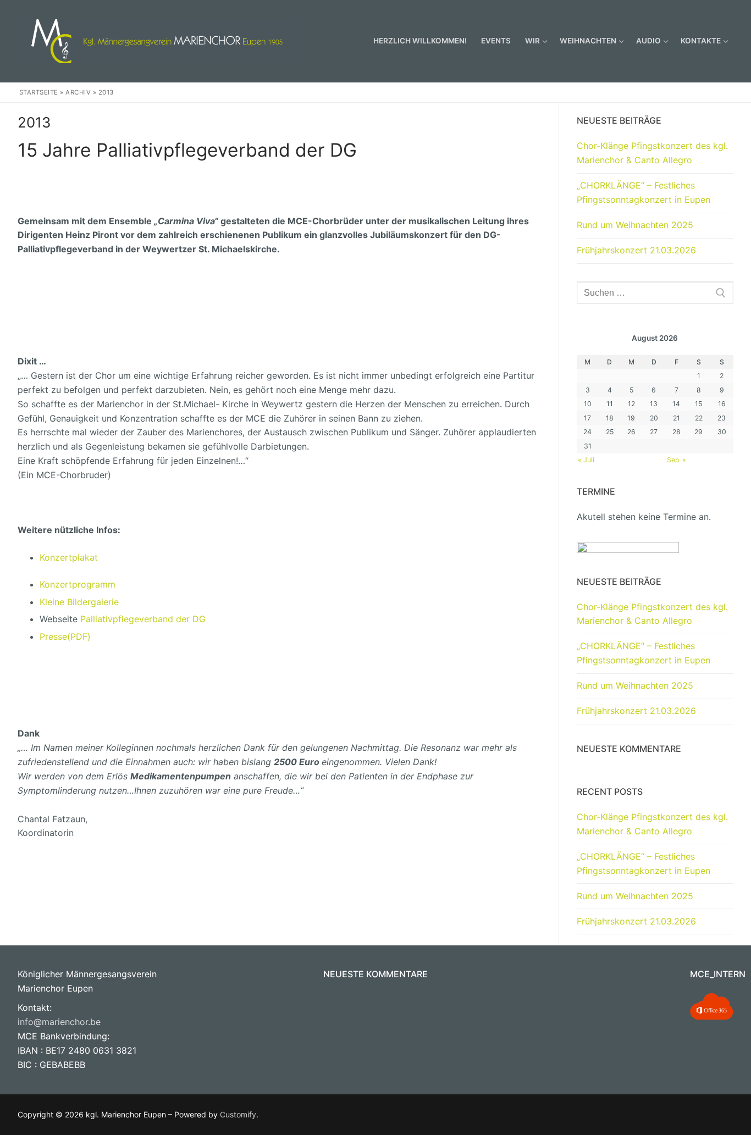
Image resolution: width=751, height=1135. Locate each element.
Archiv (78, 92)
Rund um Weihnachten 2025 (635, 224)
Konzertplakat (69, 557)
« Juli (586, 460)
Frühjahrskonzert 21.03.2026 (636, 250)
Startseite (38, 92)
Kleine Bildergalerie (79, 601)
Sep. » (676, 460)
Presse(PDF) (65, 636)
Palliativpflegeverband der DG (143, 618)
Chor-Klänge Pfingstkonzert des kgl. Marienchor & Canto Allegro (652, 152)
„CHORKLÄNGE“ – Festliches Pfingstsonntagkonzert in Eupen (643, 192)
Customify (238, 1114)
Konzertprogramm (77, 584)
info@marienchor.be (59, 1021)
